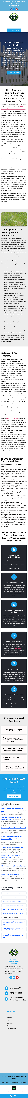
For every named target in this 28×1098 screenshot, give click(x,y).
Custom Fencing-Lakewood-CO (12, 847)
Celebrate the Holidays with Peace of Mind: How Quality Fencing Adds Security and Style (14, 922)
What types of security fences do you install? (12, 730)
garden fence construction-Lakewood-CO (13, 909)
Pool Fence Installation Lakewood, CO (12, 897)
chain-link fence (12, 418)
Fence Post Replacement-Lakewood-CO (13, 913)
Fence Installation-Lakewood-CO (12, 875)
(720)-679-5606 (16, 993)
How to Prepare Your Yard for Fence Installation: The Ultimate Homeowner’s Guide (13, 935)
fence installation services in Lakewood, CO (13, 109)
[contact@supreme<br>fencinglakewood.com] (6, 999)
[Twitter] (14, 9)
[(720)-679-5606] (6, 993)
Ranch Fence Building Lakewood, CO (12, 901)
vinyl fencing (19, 648)
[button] (14, 25)
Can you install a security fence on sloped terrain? (13, 749)
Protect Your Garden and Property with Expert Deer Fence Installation (13, 929)
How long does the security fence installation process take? (13, 739)
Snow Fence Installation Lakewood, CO (13, 905)
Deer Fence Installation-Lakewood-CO (13, 893)
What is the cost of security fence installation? (13, 767)
